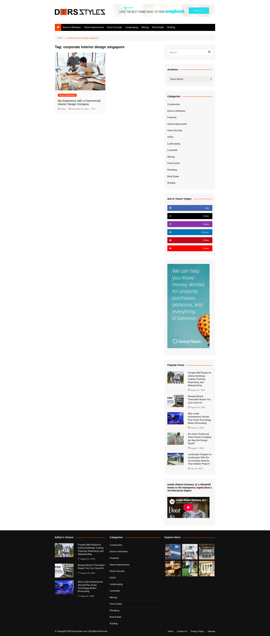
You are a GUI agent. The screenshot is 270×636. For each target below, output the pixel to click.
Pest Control (173, 163)
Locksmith (172, 150)
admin (63, 109)
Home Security (114, 27)
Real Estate (158, 27)
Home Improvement (94, 27)
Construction (173, 104)
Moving (145, 27)
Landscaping (131, 27)
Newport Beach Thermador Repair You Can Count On (199, 399)
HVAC (170, 137)
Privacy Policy (197, 631)
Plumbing (172, 170)
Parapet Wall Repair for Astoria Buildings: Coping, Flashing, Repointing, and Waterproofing (199, 379)
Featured (171, 117)
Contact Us (182, 631)
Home (170, 631)
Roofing (171, 27)
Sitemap (211, 631)
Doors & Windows (72, 27)
